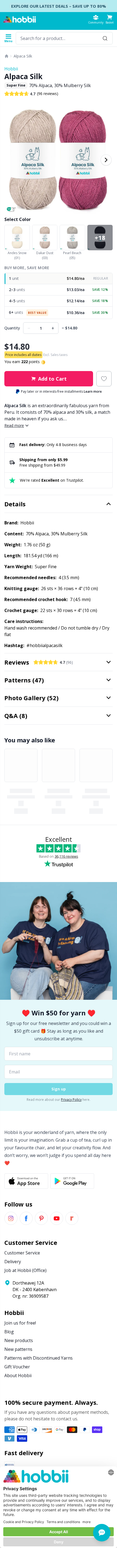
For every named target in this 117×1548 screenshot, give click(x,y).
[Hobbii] (19, 19)
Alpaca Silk (23, 56)
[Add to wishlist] (104, 378)
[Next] (106, 159)
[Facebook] (26, 1218)
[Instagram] (10, 1218)
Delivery (12, 1262)
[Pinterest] (41, 1218)
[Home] (6, 56)
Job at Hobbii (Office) (25, 1270)
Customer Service (22, 1253)
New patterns (18, 1349)
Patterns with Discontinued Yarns (38, 1358)
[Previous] (10, 159)
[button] (110, 19)
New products (18, 1340)
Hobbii (11, 69)
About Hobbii (18, 1375)
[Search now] (105, 38)
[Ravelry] (71, 1218)
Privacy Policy (71, 1099)
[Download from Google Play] (72, 1181)
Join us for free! (20, 1323)
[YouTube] (56, 1218)
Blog (9, 1332)
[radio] (58, 278)
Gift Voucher (17, 1367)
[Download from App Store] (26, 1181)
